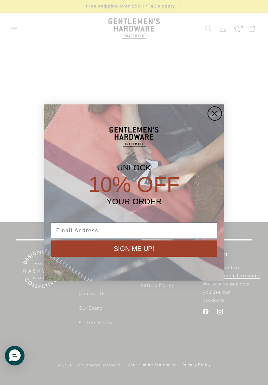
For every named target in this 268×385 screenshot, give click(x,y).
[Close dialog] (215, 113)
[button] (15, 355)
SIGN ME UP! (134, 248)
